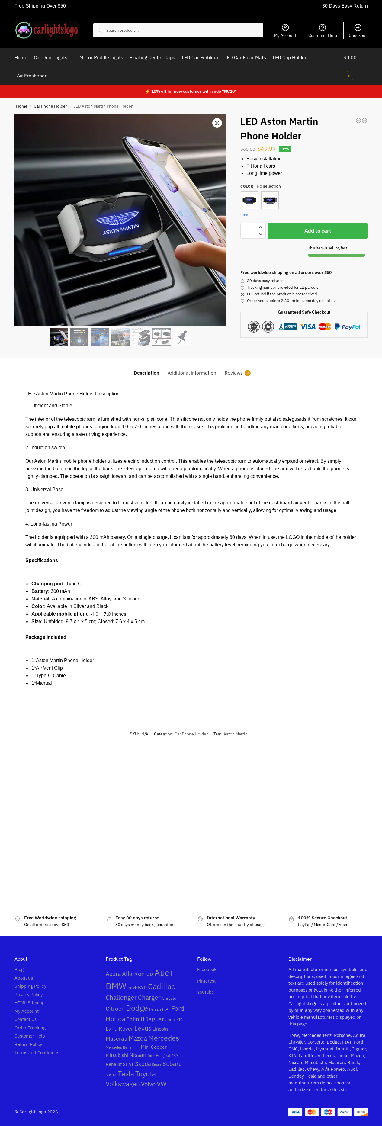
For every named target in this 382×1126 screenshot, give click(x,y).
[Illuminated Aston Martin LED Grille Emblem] (149, 816)
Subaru (172, 1064)
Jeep (170, 1019)
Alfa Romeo (137, 973)
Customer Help (322, 35)
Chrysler (170, 998)
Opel (151, 1056)
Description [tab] (146, 373)
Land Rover (119, 1028)
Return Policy (28, 1044)
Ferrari (155, 1009)
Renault (114, 1064)
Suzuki (111, 1075)
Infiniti (135, 1019)
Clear (245, 214)
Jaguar (155, 1019)
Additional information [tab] (192, 373)
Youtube (205, 992)
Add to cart (317, 230)
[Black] (249, 200)
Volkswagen (123, 1084)
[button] (355, 66)
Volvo (148, 1084)
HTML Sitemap (29, 1002)
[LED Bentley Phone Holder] (358, 120)
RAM (175, 1056)
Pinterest (206, 981)
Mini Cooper (154, 1047)
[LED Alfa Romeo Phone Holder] (364, 120)
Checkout (358, 35)
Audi (163, 972)
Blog (19, 969)
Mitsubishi (117, 1055)
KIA (179, 1019)
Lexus (142, 1028)
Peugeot (163, 1055)
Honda (116, 1018)
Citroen (115, 1008)
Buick (132, 988)
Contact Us (25, 1019)
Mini (136, 1047)
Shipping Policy (30, 986)
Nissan (137, 1054)
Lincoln (160, 1029)
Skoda (143, 1063)
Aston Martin (235, 734)
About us (23, 978)
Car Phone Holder (50, 106)
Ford (178, 1008)
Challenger (121, 997)
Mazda (138, 1038)
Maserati (116, 1038)
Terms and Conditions (36, 1052)
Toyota (145, 1073)
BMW (116, 986)
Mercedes (163, 1038)
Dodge (137, 1008)
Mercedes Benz (118, 1047)
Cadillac (161, 986)
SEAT (128, 1064)
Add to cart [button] (58, 891)
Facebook (207, 969)
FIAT (166, 1009)
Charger (149, 997)
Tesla (126, 1073)
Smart (156, 1065)
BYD (142, 987)
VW (162, 1083)
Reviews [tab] (237, 373)
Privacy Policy (28, 994)
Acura (113, 973)
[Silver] (270, 200)
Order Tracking (30, 1028)
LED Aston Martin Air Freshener (52, 868)
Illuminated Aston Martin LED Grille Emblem (148, 872)
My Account (285, 35)
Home (21, 106)
